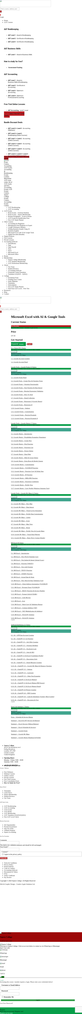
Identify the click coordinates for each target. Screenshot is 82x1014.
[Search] (1, 11)
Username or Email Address (11, 985)
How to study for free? (13, 61)
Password (5, 991)
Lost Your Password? (6, 1003)
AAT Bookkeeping (11, 29)
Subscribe (4, 858)
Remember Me (9, 997)
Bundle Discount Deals (13, 122)
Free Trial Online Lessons (14, 104)
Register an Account (6, 1013)
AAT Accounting (10, 74)
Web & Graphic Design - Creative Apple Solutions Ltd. (17, 884)
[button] (43, 22)
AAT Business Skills (12, 48)
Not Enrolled (15, 326)
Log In (30, 344)
